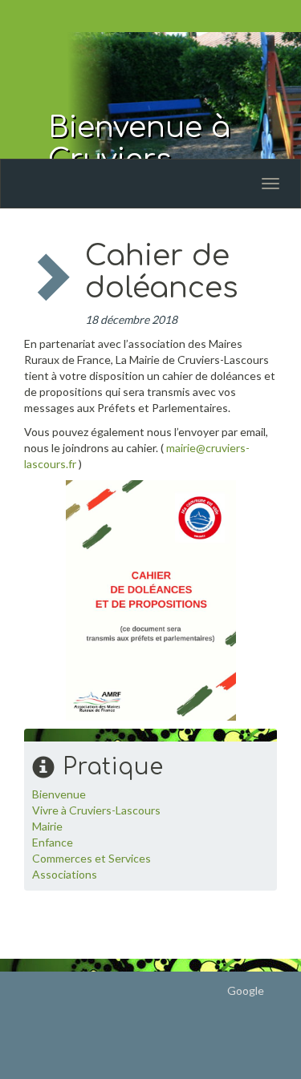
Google (245, 990)
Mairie (47, 826)
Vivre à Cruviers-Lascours (96, 810)
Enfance (52, 842)
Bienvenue (59, 794)
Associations (64, 874)
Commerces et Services (91, 858)
